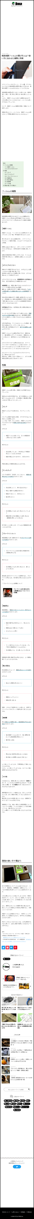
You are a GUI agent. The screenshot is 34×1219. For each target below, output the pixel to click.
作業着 (18, 1110)
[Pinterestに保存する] (15, 949)
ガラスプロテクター (12, 169)
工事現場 (9, 1101)
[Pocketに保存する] (8, 949)
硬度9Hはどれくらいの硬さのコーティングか (14, 937)
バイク (27, 1104)
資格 (23, 1101)
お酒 (7, 1104)
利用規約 (23, 1212)
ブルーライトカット (12, 176)
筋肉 (14, 1104)
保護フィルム (10, 167)
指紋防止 (9, 178)
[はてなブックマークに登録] (12, 949)
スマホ (7, 959)
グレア (9, 172)
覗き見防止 (10, 180)
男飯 (16, 1101)
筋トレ (17, 1107)
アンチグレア (10, 174)
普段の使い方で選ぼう (10, 185)
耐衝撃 (9, 181)
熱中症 (9, 1107)
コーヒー (26, 1107)
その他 (9, 183)
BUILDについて (6, 1212)
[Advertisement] (17, 30)
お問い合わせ (15, 1212)
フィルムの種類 (8, 165)
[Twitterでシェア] (4, 949)
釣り (20, 1104)
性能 (5, 170)
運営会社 (29, 1212)
